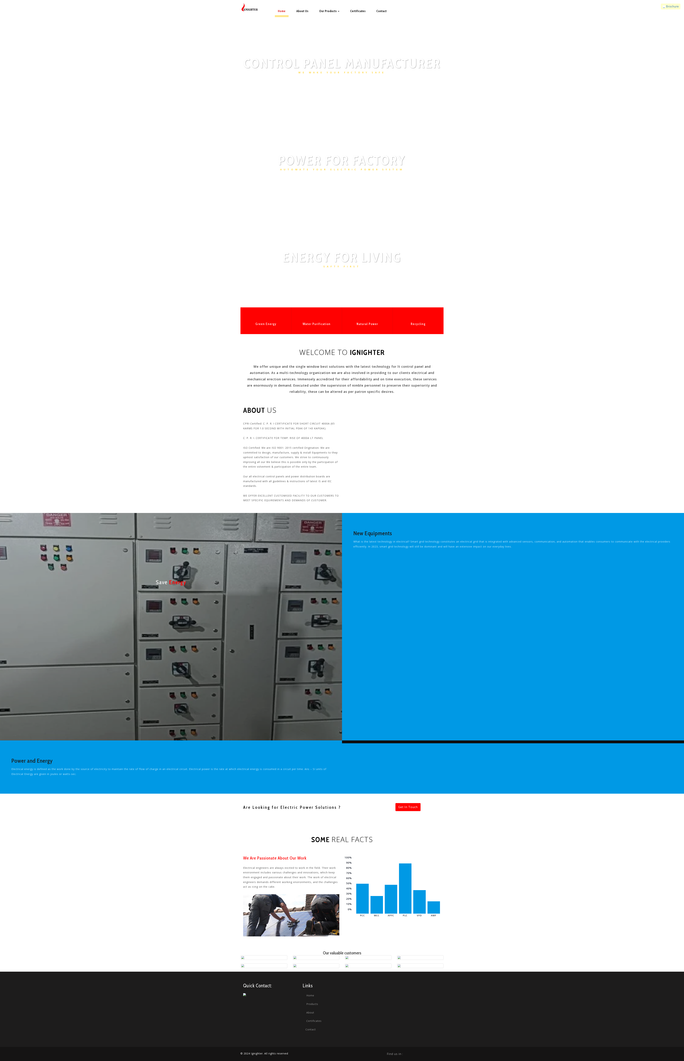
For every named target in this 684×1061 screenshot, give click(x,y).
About (309, 1012)
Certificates (358, 11)
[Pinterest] (432, 1054)
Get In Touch (408, 807)
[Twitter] (416, 1054)
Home (282, 11)
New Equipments (372, 533)
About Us (302, 11)
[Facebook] (408, 1054)
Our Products (328, 11)
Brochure (672, 6)
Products (311, 1004)
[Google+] (424, 1054)
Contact (381, 11)
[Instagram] (440, 1054)
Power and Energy (32, 760)
